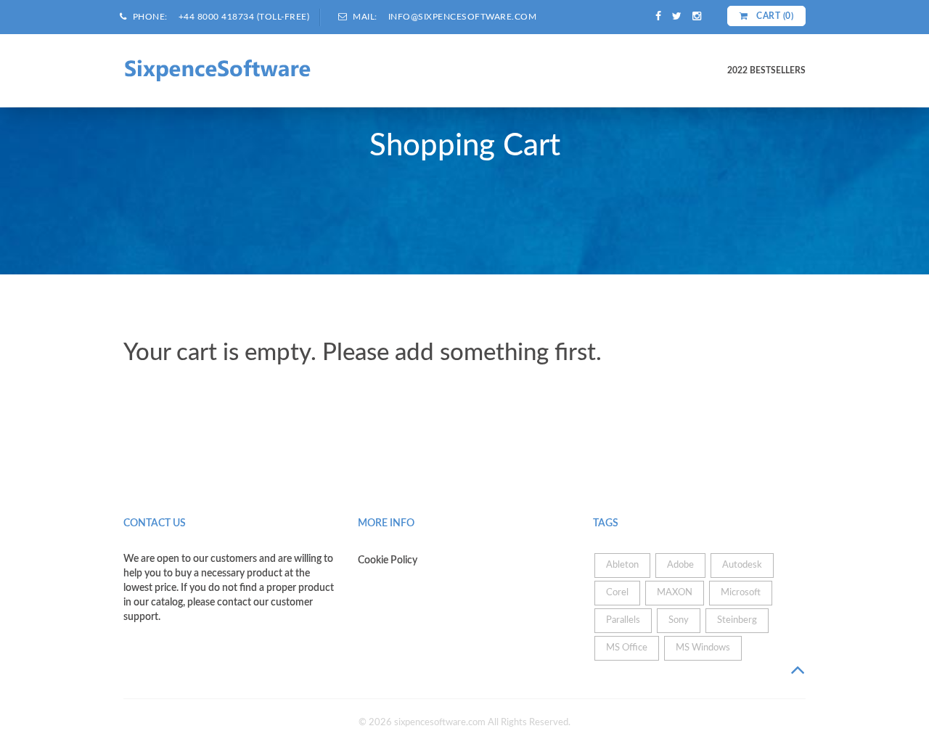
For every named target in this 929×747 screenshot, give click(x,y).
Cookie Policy (387, 560)
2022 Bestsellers (766, 70)
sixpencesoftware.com (440, 722)
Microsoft (741, 592)
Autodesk (742, 565)
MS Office (626, 648)
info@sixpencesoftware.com (462, 16)
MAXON (674, 592)
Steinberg (737, 620)
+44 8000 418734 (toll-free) (244, 16)
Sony (678, 620)
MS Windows (703, 648)
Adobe (680, 565)
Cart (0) (774, 16)
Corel (617, 592)
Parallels (623, 620)
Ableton (622, 565)
